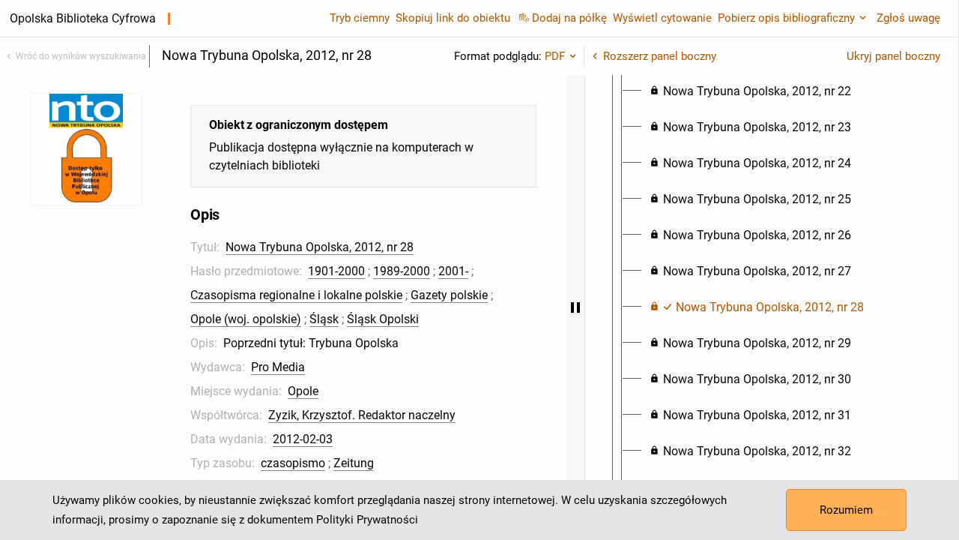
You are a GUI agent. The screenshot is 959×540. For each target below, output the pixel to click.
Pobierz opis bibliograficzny (786, 18)
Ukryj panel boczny (893, 56)
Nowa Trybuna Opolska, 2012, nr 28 (320, 247)
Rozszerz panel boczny (659, 56)
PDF (555, 56)
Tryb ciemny (360, 18)
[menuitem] (750, 91)
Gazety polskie (449, 295)
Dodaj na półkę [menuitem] (569, 18)
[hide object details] (575, 307)
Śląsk (324, 319)
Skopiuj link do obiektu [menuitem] (453, 18)
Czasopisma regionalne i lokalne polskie (296, 295)
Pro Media (278, 367)
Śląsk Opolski (383, 319)
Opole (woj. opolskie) (245, 319)
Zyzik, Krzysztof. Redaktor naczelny (362, 415)
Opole (303, 391)
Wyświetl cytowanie (662, 18)
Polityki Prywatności (367, 519)
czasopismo (293, 463)
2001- (453, 271)
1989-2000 (401, 271)
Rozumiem (846, 510)
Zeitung (353, 463)
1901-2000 (336, 271)
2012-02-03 (303, 439)
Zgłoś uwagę (908, 18)
